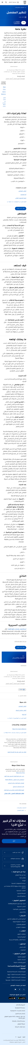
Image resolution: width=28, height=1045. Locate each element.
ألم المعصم (23, 194)
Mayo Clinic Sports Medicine (19, 729)
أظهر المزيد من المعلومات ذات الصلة (17, 202)
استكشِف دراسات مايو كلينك (17, 629)
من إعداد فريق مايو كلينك (20, 641)
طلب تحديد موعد (21, 208)
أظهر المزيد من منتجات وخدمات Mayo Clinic (15, 732)
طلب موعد (21, 17)
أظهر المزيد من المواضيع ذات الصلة (17, 718)
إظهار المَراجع (23, 695)
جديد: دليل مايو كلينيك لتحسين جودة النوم (14, 776)
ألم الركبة (24, 714)
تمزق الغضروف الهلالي (20, 198)
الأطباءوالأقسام (17, 22)
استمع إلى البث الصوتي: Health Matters (14, 779)
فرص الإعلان (16, 78)
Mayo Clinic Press (20, 772)
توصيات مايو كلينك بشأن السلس (16, 783)
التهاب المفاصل (22, 191)
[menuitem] (23, 22)
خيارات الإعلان (9, 78)
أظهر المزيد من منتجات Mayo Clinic (4, 102)
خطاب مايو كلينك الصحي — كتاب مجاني (14, 793)
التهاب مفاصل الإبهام (21, 710)
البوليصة (23, 78)
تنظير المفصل (16, 12)
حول (24, 22)
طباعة (21, 689)
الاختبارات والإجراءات (19, 7)
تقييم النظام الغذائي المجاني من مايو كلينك (14, 790)
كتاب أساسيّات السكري (18, 786)
